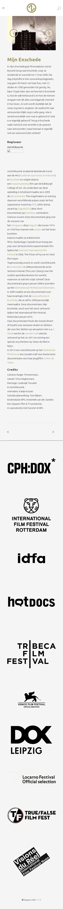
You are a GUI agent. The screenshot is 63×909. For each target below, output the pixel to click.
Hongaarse (17, 225)
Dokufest (30, 212)
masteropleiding (20, 183)
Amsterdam (16, 267)
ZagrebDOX (24, 208)
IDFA (34, 204)
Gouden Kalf (31, 333)
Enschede (15, 179)
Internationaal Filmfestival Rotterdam (34, 287)
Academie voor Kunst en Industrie (37, 175)
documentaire (17, 196)
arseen (37, 229)
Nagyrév (33, 225)
